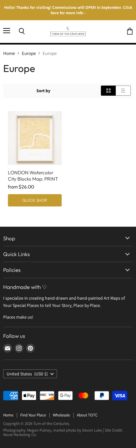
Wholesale (61, 415)
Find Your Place (33, 415)
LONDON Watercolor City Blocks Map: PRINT (33, 176)
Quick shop (34, 200)
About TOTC (87, 415)
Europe (29, 53)
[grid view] (108, 91)
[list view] (123, 91)
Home (9, 53)
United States (27, 374)
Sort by (43, 90)
